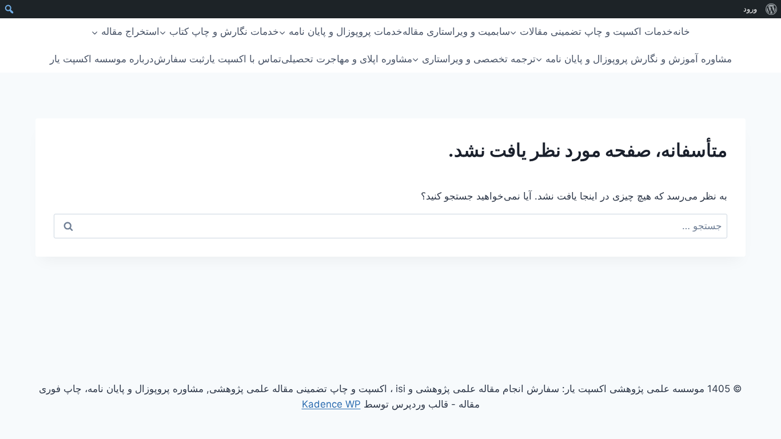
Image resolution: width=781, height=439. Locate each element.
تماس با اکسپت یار (243, 59)
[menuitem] (771, 9)
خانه (681, 31)
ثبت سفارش (179, 59)
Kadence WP (331, 404)
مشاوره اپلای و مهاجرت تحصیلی (346, 59)
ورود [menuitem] (750, 9)
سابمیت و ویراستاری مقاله (456, 31)
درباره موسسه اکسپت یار (102, 59)
